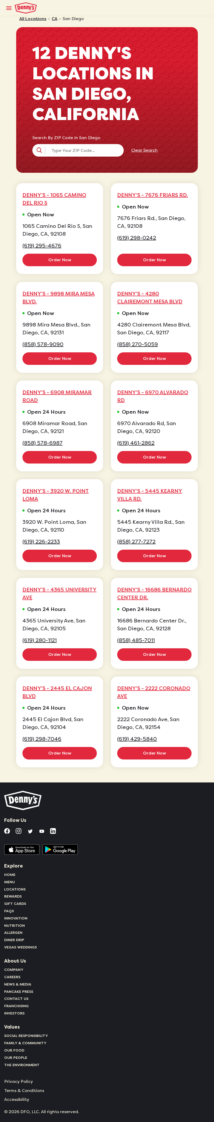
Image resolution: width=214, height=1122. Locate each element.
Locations (15, 889)
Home (9, 874)
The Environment (21, 1065)
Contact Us (16, 998)
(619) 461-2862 (135, 443)
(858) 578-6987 (42, 443)
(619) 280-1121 (39, 640)
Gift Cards (15, 903)
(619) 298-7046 (41, 739)
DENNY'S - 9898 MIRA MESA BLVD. (58, 297)
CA (54, 18)
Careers (12, 977)
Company (13, 969)
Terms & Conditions (24, 1090)
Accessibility (16, 1099)
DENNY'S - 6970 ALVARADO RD (152, 396)
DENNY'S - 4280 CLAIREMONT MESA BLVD (149, 297)
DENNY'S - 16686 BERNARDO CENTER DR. (154, 593)
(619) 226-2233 (41, 541)
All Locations (32, 18)
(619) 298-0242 (136, 238)
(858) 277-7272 (136, 541)
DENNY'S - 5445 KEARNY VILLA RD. (149, 495)
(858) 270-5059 (137, 344)
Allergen (13, 932)
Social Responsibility (26, 1036)
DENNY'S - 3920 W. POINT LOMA (55, 495)
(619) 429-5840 (137, 739)
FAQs (9, 911)
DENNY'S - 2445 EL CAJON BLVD (57, 692)
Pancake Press (18, 991)
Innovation (15, 918)
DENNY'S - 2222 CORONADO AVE (153, 692)
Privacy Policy (18, 1081)
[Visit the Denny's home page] (23, 800)
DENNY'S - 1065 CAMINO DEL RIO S (54, 199)
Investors (14, 1013)
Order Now (59, 260)
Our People (15, 1057)
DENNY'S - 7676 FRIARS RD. (152, 195)
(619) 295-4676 (41, 245)
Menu (9, 882)
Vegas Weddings (20, 947)
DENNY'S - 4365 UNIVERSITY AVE (59, 593)
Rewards (13, 896)
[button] (78, 150)
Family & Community (25, 1043)
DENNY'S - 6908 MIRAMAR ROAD (57, 396)
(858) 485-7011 (136, 640)
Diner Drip (14, 940)
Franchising (16, 1006)
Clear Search (144, 150)
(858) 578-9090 (42, 344)
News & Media (17, 984)
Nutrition (14, 925)
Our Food (14, 1050)
